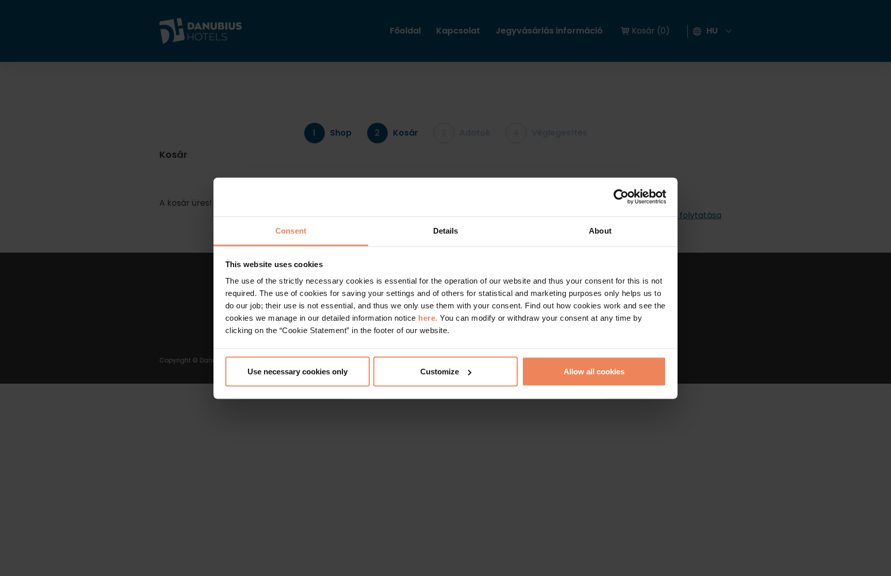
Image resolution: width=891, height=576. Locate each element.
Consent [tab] (290, 230)
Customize (439, 371)
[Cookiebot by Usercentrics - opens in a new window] (621, 197)
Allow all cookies (594, 371)
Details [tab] (445, 230)
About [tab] (600, 230)
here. (429, 317)
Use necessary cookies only (298, 371)
